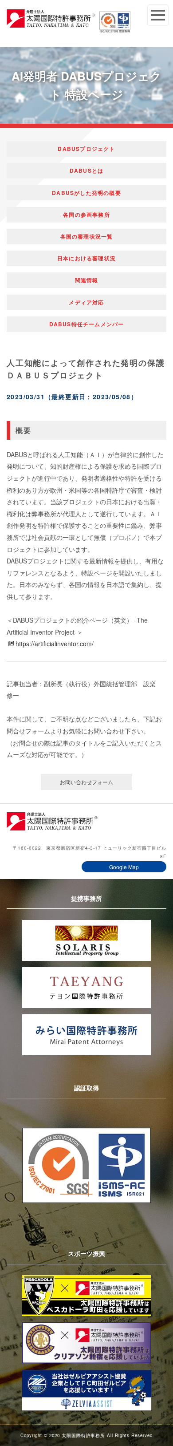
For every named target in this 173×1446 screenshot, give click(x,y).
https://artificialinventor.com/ (55, 643)
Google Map (124, 867)
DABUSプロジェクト (86, 149)
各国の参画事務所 (86, 215)
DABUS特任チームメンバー (86, 324)
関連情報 (86, 280)
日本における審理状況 (86, 258)
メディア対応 (86, 302)
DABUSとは (86, 170)
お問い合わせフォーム (86, 782)
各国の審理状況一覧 (86, 236)
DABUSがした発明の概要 (86, 193)
